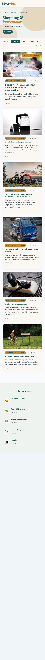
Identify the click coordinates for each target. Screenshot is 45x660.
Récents (15, 41)
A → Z (25, 41)
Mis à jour (34, 41)
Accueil (5, 12)
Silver (9, 3)
